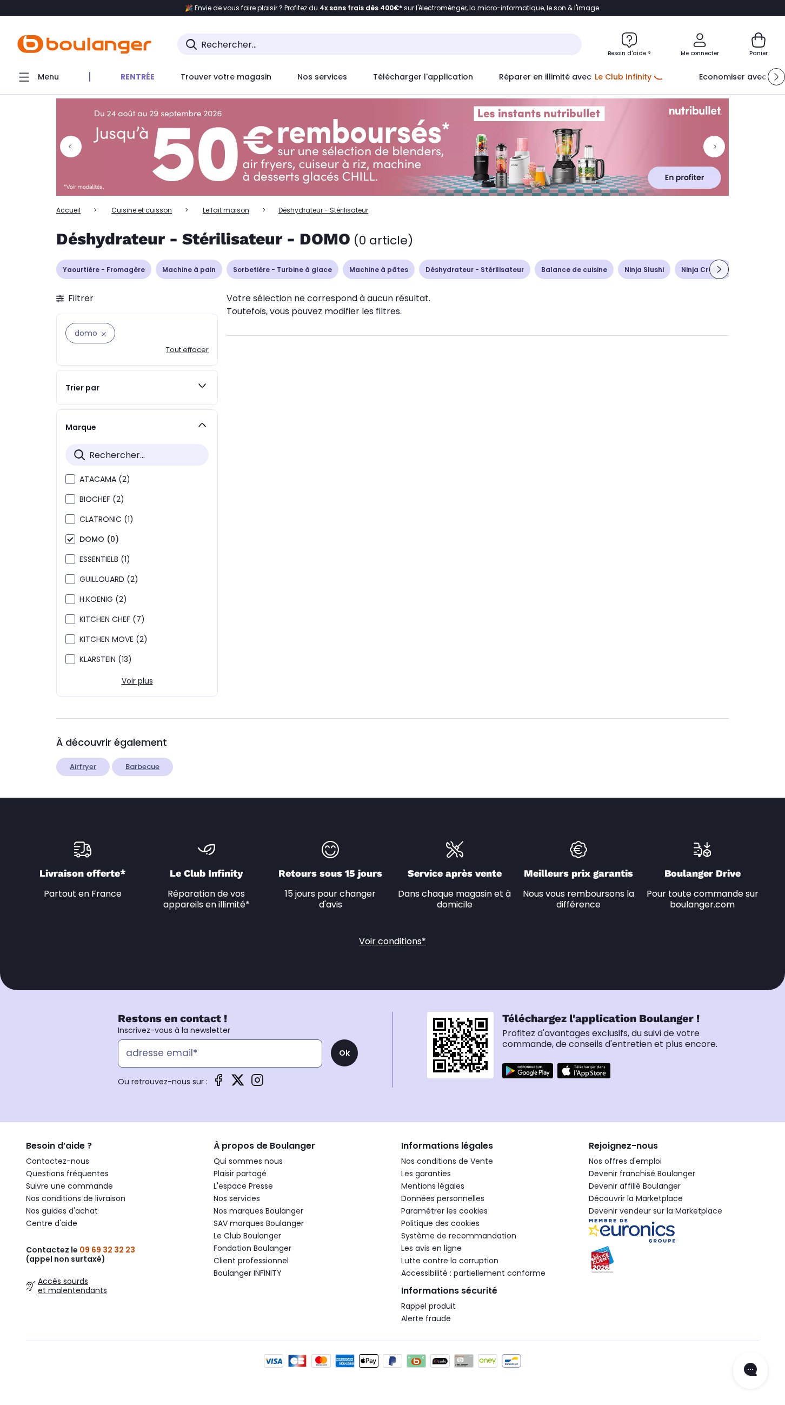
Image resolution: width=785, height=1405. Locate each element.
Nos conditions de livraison (75, 1198)
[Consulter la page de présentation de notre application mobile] (527, 1070)
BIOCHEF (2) (101, 499)
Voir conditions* (392, 941)
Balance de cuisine (574, 269)
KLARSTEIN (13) (105, 659)
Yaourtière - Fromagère (104, 269)
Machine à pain (189, 269)
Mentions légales (432, 1186)
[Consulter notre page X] (237, 1083)
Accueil (68, 210)
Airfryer (83, 766)
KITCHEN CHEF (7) (112, 619)
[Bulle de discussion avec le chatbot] (750, 1370)
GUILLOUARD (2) (108, 579)
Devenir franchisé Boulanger (642, 1173)
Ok (344, 1053)
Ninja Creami (703, 269)
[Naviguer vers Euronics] (674, 1231)
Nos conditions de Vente (447, 1161)
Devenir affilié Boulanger (635, 1186)
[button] (776, 76)
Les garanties (426, 1173)
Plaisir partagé (240, 1173)
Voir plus (137, 680)
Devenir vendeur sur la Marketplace (655, 1210)
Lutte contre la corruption (449, 1260)
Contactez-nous (57, 1161)
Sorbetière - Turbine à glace (282, 269)
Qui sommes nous (248, 1161)
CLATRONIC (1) (106, 519)
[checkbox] (70, 479)
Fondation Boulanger (252, 1248)
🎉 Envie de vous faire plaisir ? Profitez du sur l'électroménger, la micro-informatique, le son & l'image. (393, 8)
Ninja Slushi (644, 269)
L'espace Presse (243, 1186)
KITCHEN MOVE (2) (113, 639)
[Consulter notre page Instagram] (257, 1083)
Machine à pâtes (378, 269)
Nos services (237, 1198)
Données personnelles (442, 1198)
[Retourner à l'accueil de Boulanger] (84, 44)
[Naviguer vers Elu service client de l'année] (674, 1259)
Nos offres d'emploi (625, 1161)
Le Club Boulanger (247, 1235)
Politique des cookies (440, 1223)
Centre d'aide (51, 1223)
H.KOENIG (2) (103, 599)
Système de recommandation (458, 1235)
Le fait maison (226, 210)
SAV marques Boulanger (259, 1223)
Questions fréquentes (67, 1173)
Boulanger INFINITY (248, 1273)
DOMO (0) (99, 539)
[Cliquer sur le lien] (392, 147)
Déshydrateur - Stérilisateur (474, 269)
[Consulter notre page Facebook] (218, 1083)
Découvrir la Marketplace (636, 1198)
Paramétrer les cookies (444, 1210)
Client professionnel (251, 1260)
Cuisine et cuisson (141, 210)
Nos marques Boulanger (258, 1210)
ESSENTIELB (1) (104, 559)
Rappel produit (428, 1306)
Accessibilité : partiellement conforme (473, 1273)
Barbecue (142, 766)
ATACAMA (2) (104, 479)
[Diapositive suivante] (719, 269)
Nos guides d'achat (62, 1210)
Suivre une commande (69, 1186)
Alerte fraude (426, 1318)
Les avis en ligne (431, 1248)
